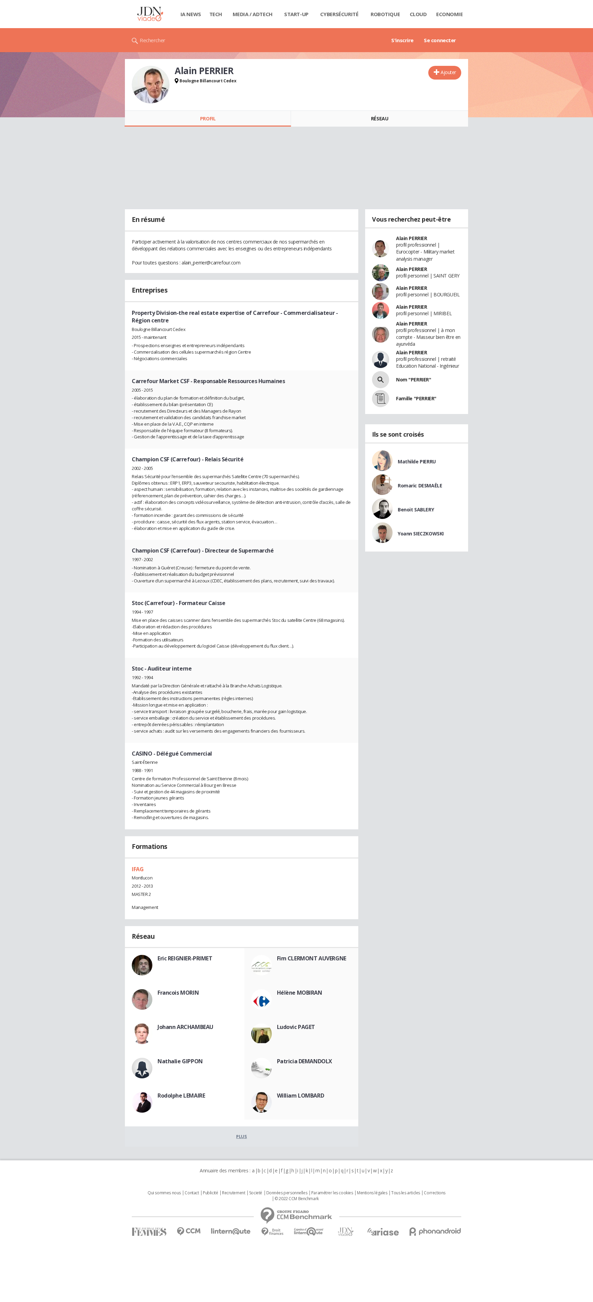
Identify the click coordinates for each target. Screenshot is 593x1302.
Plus (241, 1136)
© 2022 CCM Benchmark (297, 1198)
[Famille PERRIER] (380, 398)
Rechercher (152, 40)
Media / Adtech (252, 14)
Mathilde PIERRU (417, 461)
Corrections (434, 1193)
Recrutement (233, 1193)
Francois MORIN (178, 992)
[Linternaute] (231, 1231)
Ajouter (448, 72)
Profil (208, 118)
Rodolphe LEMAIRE (181, 1095)
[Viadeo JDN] (345, 1232)
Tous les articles (405, 1193)
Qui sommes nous (164, 1193)
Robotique (385, 14)
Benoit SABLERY (416, 509)
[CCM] (188, 1231)
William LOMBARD (300, 1095)
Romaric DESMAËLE (420, 485)
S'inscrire (402, 40)
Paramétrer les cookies (332, 1193)
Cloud (418, 14)
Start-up (296, 14)
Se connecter (440, 40)
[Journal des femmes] (149, 1232)
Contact (192, 1193)
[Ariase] (383, 1231)
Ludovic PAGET (296, 1027)
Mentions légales (372, 1193)
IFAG (137, 869)
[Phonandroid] (435, 1231)
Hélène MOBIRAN (299, 992)
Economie (449, 14)
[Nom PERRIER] (380, 379)
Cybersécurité (339, 14)
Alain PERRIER (411, 238)
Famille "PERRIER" (416, 398)
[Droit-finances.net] (272, 1232)
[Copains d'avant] (309, 1231)
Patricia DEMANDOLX (304, 1061)
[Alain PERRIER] (151, 85)
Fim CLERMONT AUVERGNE (311, 958)
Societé (255, 1193)
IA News (191, 14)
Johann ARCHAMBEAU (185, 1027)
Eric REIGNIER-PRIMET (185, 958)
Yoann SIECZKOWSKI (421, 533)
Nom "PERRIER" (413, 379)
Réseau (379, 118)
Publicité (210, 1193)
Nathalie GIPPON (180, 1061)
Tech (215, 14)
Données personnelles (286, 1193)
